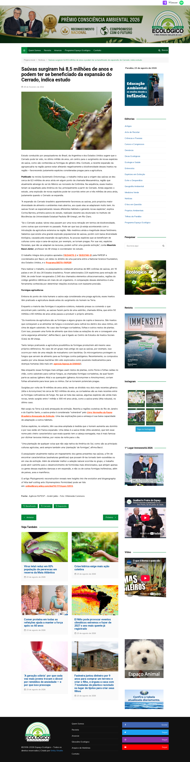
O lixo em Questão (133, 204)
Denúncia (129, 150)
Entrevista (129, 168)
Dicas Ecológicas (132, 156)
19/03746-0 (85, 255)
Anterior (30, 517)
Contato (97, 50)
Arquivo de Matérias (81, 747)
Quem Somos (35, 50)
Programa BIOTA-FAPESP (58, 262)
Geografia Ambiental (134, 186)
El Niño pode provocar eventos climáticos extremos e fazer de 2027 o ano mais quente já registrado (92, 624)
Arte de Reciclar (132, 132)
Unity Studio (57, 750)
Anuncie (58, 50)
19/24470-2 (70, 255)
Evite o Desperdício (134, 180)
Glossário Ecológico (80, 741)
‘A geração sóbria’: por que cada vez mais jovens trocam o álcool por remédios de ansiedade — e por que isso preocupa (43, 680)
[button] (136, 398)
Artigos (128, 126)
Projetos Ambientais (134, 210)
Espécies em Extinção (135, 174)
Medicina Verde (132, 192)
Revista (47, 50)
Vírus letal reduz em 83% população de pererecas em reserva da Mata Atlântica (40, 569)
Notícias (128, 198)
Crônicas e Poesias (133, 138)
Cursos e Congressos (134, 144)
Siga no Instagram (145, 429)
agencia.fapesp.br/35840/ (67, 363)
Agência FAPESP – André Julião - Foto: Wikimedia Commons (57, 496)
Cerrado (47, 506)
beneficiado (31, 506)
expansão (62, 506)
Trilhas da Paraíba (133, 216)
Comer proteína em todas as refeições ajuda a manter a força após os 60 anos (43, 622)
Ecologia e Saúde (132, 162)
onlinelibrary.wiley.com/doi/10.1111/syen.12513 (49, 486)
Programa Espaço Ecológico (77, 50)
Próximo (109, 517)
